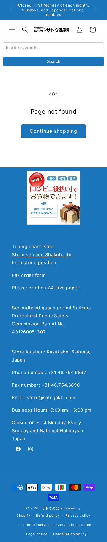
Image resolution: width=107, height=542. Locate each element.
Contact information (73, 525)
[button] (11, 29)
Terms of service (36, 525)
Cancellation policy (69, 534)
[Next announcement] (96, 9)
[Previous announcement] (11, 9)
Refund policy (48, 515)
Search (53, 61)
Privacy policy (78, 515)
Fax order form (28, 275)
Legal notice (36, 534)
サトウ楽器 (50, 508)
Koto (48, 246)
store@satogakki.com (51, 397)
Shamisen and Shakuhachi (41, 254)
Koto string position (34, 262)
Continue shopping (53, 131)
